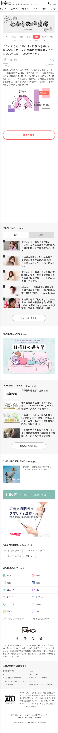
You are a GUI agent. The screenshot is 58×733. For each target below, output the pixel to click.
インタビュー (29, 551)
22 (21, 40)
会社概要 (38, 717)
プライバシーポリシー (24, 717)
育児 (5, 65)
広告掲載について (43, 619)
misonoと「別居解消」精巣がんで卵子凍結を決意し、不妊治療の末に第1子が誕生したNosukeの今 (38, 290)
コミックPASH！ (8, 684)
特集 (38, 575)
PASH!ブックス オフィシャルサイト (41, 684)
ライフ (53, 9)
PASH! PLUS (33, 674)
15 (14, 37)
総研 (9, 575)
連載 (9, 583)
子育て (43, 9)
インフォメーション (15, 619)
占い (38, 590)
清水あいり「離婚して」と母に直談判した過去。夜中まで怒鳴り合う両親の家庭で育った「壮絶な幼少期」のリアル (38, 276)
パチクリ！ (33, 681)
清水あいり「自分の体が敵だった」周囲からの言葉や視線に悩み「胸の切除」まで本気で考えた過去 (38, 246)
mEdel (5, 674)
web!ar (31, 671)
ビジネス (14, 9)
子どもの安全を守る (12, 551)
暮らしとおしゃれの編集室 (12, 677)
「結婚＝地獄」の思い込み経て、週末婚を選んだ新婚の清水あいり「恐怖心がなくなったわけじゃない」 (38, 261)
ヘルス (34, 9)
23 (29, 40)
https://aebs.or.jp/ (29, 706)
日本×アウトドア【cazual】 (38, 677)
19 (44, 37)
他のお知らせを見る (29, 446)
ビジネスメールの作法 (12, 556)
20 (51, 37)
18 (36, 37)
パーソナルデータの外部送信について (33, 715)
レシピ (10, 597)
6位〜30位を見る (29, 318)
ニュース (10, 590)
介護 (40, 551)
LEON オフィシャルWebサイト (13, 681)
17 (29, 37)
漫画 (38, 583)
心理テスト (30, 556)
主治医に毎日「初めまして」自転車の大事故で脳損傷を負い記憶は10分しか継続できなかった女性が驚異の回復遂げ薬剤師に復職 (38, 303)
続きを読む (29, 135)
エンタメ (24, 9)
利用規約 (14, 715)
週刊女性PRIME (8, 671)
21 (14, 40)
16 (21, 37)
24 (36, 40)
